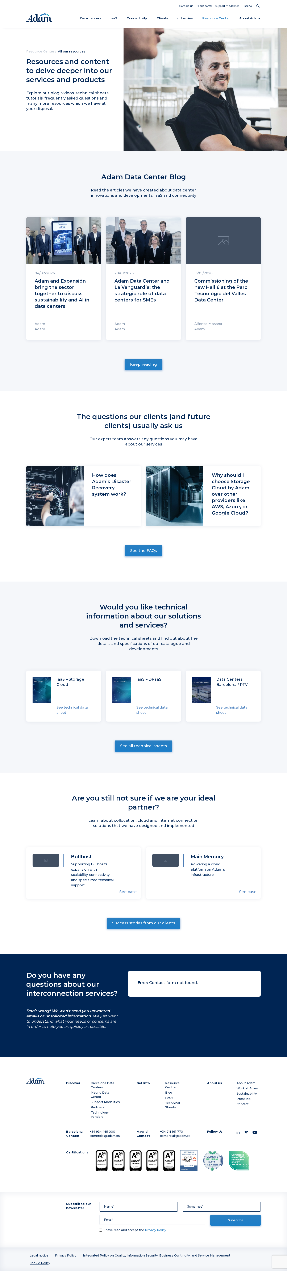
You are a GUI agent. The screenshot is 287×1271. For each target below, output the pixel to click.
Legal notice (39, 1255)
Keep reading (143, 364)
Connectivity (137, 18)
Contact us (186, 6)
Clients (162, 18)
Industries (184, 18)
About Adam (249, 18)
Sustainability (247, 1093)
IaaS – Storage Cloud (70, 682)
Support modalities (227, 6)
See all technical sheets (143, 746)
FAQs (169, 1098)
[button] (258, 5)
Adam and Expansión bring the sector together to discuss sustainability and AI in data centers (62, 293)
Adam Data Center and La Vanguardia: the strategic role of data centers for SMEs (142, 290)
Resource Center (216, 18)
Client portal (204, 6)
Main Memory (207, 857)
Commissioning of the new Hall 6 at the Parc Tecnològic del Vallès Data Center (221, 290)
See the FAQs (143, 550)
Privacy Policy (155, 1230)
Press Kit (243, 1099)
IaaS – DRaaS (148, 679)
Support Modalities (105, 1102)
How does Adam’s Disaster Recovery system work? (111, 484)
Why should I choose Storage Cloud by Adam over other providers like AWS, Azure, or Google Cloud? (231, 494)
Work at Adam (247, 1088)
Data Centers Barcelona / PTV (232, 682)
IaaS (114, 18)
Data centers (90, 18)
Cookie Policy (40, 1263)
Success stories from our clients (143, 923)
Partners (97, 1107)
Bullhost (81, 857)
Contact (243, 1104)
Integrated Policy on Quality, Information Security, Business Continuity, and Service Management (156, 1255)
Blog (168, 1092)
